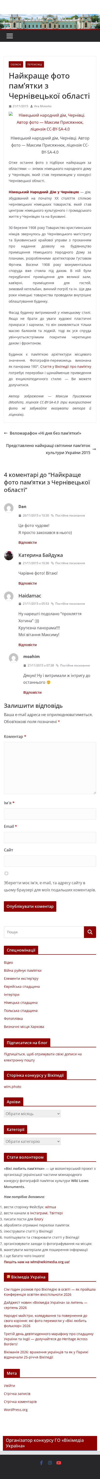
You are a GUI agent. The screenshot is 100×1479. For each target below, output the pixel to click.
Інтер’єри (11, 994)
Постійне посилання (70, 515)
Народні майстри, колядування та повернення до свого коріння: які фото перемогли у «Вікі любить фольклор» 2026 (45, 1320)
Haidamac (29, 595)
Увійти (9, 1385)
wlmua (50, 1207)
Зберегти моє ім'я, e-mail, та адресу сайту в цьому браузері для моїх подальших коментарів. (50, 886)
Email (10, 826)
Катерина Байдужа (40, 555)
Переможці (34, 64)
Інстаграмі (39, 1213)
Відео (8, 962)
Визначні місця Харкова (24, 1026)
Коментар (15, 736)
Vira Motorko (42, 106)
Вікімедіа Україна (28, 1277)
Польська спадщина (21, 1010)
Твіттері (56, 1213)
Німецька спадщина (21, 1002)
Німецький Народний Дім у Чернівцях (44, 192)
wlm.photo (12, 1086)
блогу (38, 1219)
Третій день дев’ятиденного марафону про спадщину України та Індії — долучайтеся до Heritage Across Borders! (48, 1338)
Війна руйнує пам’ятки (23, 970)
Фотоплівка (13, 1018)
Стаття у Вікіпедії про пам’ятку (65, 366)
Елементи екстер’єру (21, 978)
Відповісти (27, 542)
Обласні (16, 64)
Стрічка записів (17, 1393)
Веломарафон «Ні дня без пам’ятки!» (45, 433)
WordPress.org (16, 1409)
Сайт (8, 850)
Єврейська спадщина (22, 986)
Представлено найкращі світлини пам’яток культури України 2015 (48, 449)
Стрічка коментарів (20, 1401)
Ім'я (9, 802)
